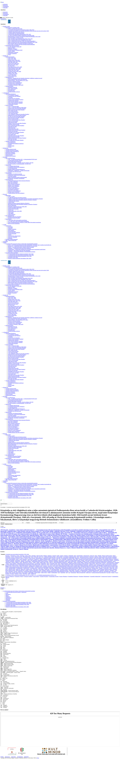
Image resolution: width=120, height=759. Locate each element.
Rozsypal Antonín (57, 564)
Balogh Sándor (37, 572)
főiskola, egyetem (85, 561)
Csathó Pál (101, 571)
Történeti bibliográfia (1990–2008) (15, 211)
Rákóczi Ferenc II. (18, 556)
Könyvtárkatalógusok (10, 215)
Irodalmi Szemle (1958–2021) (14, 60)
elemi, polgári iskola (72, 561)
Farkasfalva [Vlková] (19, 576)
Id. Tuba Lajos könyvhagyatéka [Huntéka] (16, 116)
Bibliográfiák (8, 195)
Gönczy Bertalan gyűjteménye (14, 184)
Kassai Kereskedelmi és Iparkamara (81, 564)
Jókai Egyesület (39, 555)
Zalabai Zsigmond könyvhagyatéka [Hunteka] (17, 137)
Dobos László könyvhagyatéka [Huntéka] (16, 109)
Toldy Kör (92, 555)
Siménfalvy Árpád (92, 564)
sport (59, 572)
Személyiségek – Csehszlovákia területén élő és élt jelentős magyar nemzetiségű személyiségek (26, 249)
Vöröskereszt (116, 560)
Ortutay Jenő (111, 568)
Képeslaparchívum (9, 179)
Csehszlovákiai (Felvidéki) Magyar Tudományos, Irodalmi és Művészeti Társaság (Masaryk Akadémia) (74, 566)
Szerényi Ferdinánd (97, 557)
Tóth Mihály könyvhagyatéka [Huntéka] (16, 132)
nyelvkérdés (64, 559)
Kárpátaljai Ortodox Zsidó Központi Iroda (68, 569)
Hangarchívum (8, 172)
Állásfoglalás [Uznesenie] (13, 52)
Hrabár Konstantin (64, 563)
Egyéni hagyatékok (9, 105)
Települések (5, 241)
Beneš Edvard (86, 555)
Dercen (48, 563)
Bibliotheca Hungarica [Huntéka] (14, 216)
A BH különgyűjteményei (11, 94)
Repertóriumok (8, 219)
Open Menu (3, 9)
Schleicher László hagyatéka (13, 124)
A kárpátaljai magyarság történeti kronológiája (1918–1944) (20, 256)
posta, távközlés (61, 560)
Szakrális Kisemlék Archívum (14, 91)
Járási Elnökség (11, 230)
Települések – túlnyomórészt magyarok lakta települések (19, 250)
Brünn (114, 555)
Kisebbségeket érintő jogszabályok (12, 45)
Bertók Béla (43, 563)
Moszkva (66, 555)
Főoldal (2, 756)
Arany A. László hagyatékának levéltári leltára (17, 107)
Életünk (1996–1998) (12, 72)
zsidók (29, 573)
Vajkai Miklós (11, 213)
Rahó (74, 559)
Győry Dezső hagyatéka (13, 113)
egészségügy (7, 556)
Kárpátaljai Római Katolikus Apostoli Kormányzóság (69, 565)
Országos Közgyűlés (12, 233)
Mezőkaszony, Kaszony (27, 562)
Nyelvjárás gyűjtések (12, 176)
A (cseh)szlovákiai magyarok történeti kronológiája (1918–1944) (20, 253)
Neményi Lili (95, 571)
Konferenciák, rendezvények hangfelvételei (16, 175)
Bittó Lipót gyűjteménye (13, 183)
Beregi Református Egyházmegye (60, 562)
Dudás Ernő (20, 571)
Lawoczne (50, 565)
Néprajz (7, 595)
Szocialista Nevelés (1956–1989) (14, 71)
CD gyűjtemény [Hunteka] (13, 95)
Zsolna (26, 555)
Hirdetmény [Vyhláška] (12, 48)
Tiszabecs (101, 568)
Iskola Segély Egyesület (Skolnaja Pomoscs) (94, 560)
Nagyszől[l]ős (30, 559)
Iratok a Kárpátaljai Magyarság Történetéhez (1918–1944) (19, 39)
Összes (9, 54)
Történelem (8, 600)
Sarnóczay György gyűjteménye (14, 190)
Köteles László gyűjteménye (13, 186)
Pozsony (113, 572)
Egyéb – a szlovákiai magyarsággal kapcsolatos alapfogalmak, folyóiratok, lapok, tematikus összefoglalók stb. (29, 244)
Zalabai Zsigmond (11, 214)
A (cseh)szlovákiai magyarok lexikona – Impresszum (16, 592)
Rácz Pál (54, 557)
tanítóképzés (69, 559)
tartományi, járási (39, 565)
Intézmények (5, 148)
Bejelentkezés (3, 18)
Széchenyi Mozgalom (33, 570)
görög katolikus (59, 556)
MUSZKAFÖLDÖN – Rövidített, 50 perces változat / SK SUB (20, 162)
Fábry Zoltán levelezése (12, 88)
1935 (6, 578)
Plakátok (9, 146)
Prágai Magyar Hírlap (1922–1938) (15, 67)
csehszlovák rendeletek (9, 560)
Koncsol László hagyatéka (13, 118)
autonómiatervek (39, 557)
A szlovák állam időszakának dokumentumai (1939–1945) (19, 34)
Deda (59, 563)
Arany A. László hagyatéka (13, 106)
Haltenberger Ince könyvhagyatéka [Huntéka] (17, 115)
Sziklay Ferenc (44, 572)
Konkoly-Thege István (16, 572)
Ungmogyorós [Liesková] (106, 576)
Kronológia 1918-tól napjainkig (12, 252)
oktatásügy (116, 559)
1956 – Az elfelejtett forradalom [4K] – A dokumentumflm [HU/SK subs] (22, 159)
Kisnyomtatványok (12, 89)
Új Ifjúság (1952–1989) (12, 73)
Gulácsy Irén (40, 568)
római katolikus (12, 559)
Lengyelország (37, 563)
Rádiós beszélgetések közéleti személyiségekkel (17, 177)
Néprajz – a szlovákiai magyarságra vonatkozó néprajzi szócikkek (21, 247)
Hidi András (35, 569)
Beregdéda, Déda (53, 563)
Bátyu (47, 562)
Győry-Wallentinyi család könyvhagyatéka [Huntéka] (18, 114)
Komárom (7, 573)
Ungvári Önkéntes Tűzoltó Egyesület (104, 569)
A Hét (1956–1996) (12, 58)
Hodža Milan (71, 557)
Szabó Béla (63, 572)
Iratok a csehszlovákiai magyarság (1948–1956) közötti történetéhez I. (22, 41)
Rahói (103, 557)
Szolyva (22, 557)
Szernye (104, 563)
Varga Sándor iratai (12, 134)
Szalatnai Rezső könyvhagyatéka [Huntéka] (16, 130)
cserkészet (51, 561)
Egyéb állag (10, 226)
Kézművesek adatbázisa (10, 152)
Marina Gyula (81, 568)
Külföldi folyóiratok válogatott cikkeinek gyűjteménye (18, 203)
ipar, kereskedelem (64, 557)
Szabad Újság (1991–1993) (13, 70)
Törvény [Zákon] (11, 51)
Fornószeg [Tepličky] (28, 576)
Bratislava (17, 573)
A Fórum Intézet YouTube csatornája (15, 160)
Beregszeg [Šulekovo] (9, 576)
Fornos (40, 570)
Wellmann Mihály (12, 568)
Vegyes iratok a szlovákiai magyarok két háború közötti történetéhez (21, 44)
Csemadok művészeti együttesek (12, 150)
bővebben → (3, 587)
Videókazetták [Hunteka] (13, 104)
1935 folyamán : (59, 539)
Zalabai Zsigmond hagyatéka (13, 136)
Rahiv (77, 559)
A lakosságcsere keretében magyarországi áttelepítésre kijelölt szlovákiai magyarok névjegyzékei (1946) (28, 30)
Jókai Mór (25, 573)
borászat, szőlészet (15, 562)
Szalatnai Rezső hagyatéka (13, 128)
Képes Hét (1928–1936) (13, 62)
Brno (48, 564)
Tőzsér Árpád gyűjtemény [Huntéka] (15, 103)
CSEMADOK (8, 225)
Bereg (30, 557)
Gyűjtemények (6, 92)
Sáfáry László (55, 565)
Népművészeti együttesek (11, 155)
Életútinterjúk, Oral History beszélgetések (16, 178)
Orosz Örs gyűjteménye (12, 187)
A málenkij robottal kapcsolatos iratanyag (16, 32)
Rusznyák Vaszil (11, 569)
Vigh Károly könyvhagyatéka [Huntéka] (16, 135)
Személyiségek (8, 597)
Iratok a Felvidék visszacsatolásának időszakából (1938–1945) (20, 38)
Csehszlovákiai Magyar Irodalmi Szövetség (32, 571)
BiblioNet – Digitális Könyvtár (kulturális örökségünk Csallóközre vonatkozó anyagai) (25, 78)
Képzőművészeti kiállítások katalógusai (16, 143)
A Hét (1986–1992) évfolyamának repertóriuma (17, 220)
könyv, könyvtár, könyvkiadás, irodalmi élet (104, 559)
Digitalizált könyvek (10, 77)
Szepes (17, 555)
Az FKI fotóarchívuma (12, 168)
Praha (78, 556)
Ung (42, 556)
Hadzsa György (29, 569)
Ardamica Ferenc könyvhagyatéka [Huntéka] (17, 108)
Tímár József (83, 571)
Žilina (29, 555)
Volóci (28, 560)
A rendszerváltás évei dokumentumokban (16, 33)
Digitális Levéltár (6, 26)
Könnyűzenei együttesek (10, 153)
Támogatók (5, 7)
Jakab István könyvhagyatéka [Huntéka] (16, 117)
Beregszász (91, 556)
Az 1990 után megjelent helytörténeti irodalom (17, 197)
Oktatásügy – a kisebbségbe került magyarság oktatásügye (19, 248)
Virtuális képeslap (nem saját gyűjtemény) (16, 193)
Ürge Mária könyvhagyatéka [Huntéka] (16, 140)
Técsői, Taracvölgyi (23, 559)
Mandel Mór (70, 562)
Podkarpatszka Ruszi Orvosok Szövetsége (25, 563)
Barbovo (48, 570)
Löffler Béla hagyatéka (12, 122)
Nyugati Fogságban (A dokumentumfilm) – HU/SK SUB (19, 163)
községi (51, 564)
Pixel (38, 757)
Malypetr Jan (43, 564)
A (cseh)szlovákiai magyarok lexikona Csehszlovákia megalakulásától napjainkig (21, 243)
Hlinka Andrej (43, 562)
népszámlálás (31, 572)
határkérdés (71, 555)
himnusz (62, 555)
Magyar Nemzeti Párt (81, 572)
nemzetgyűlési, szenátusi (108, 560)
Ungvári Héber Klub (55, 570)
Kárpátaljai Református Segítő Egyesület (70, 568)
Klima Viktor (51, 568)
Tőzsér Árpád (10, 212)
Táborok (9, 234)
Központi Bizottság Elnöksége (14, 232)
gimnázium (22, 555)
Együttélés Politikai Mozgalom (12, 239)
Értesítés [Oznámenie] (12, 53)
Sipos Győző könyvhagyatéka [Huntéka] (16, 125)
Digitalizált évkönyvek (12, 87)
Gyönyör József (11, 202)
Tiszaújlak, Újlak (54, 559)
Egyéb (7, 593)
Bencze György (8, 565)
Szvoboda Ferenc (33, 568)
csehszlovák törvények (84, 556)
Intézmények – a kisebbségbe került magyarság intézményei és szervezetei (22, 246)
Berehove (96, 556)
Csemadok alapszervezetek (11, 149)
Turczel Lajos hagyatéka (13, 131)
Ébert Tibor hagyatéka (12, 139)
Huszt (75, 555)
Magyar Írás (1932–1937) (13, 64)
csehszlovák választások (53, 560)
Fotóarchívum (8, 164)
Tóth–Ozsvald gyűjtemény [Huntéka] (15, 101)
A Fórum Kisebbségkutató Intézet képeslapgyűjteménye (19, 180)
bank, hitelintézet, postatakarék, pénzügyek (38, 560)
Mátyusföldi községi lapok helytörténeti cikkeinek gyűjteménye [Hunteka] (22, 204)
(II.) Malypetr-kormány (54, 569)
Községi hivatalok (9, 154)
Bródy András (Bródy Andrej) (67, 564)
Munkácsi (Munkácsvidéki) (45, 559)
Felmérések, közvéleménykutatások (15, 173)
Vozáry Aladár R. (13, 563)
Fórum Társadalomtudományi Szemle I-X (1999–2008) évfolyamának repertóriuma (24, 222)
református (34, 555)
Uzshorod (54, 555)
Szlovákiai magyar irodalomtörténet (15, 82)
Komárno (12, 573)
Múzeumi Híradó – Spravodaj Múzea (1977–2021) (18, 80)
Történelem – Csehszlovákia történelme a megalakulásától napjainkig (21, 251)
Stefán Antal (47, 569)
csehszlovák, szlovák (47, 557)
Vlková (7, 563)
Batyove (51, 562)
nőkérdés (99, 555)
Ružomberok (13, 555)
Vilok (60, 559)
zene (69, 572)
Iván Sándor (46, 568)
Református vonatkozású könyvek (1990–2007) (17, 206)
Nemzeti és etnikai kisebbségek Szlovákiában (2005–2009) (19, 258)
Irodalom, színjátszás (12, 229)
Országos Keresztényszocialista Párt (99, 572)
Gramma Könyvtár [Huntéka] (14, 98)
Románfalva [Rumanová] (73, 576)
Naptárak (10, 144)
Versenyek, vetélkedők (12, 237)
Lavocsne (45, 565)
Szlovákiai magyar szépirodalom (14, 83)
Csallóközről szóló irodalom (13, 201)
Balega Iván (23, 569)
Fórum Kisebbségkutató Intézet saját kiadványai (17, 79)
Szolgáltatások (6, 6)
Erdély (58, 555)
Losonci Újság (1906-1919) (13, 63)
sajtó (67, 572)
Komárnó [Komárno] (44, 576)
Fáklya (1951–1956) (12, 59)
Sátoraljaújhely (80, 555)
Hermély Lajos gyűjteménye (13, 185)
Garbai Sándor (71, 570)
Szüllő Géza (88, 572)
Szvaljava (26, 557)
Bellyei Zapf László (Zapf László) (108, 566)
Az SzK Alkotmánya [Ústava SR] (14, 46)
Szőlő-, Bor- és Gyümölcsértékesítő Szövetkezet (86, 569)
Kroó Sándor (41, 569)
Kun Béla (77, 570)
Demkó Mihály (28, 561)
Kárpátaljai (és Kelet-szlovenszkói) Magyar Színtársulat (101, 561)
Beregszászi (17, 560)
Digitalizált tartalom (9, 86)
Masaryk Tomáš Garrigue (107, 555)
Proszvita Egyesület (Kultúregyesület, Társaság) (74, 560)
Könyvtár (5, 194)
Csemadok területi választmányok (12, 151)
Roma (32, 556)
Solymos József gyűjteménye (13, 192)
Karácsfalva (10, 571)
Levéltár (4, 224)
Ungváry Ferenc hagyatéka (13, 133)
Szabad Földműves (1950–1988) (14, 68)
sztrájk (21, 562)
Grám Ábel (113, 571)
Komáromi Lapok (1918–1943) (14, 61)
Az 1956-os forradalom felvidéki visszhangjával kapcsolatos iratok (21, 35)
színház (49, 572)
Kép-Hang (5, 157)
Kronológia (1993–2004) (13, 257)
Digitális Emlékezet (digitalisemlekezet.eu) (16, 169)
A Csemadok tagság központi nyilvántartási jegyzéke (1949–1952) (21, 29)
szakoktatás (79, 561)
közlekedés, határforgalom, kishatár (61, 561)
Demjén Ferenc (26, 568)
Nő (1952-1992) (11, 65)
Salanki (37, 562)
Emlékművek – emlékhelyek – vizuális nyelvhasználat (18, 170)
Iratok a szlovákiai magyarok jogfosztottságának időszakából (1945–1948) (22, 42)
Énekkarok (10, 238)
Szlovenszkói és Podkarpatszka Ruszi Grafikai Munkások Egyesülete (55, 571)
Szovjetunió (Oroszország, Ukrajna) (12, 557)
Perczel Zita (89, 571)
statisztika (22, 561)
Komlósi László (95, 568)
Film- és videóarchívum (10, 158)
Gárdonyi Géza (32, 565)
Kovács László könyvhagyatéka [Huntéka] (16, 119)
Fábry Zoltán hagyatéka (12, 110)
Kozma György (88, 568)
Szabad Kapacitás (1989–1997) (14, 69)
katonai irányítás (108, 557)
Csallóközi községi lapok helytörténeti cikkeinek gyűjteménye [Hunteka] (22, 199)
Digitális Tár (5, 55)
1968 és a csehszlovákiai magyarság (15, 28)
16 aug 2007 (2, 527)
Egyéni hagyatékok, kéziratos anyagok (15, 37)
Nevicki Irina (106, 568)
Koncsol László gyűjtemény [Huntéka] (15, 99)
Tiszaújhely (112, 570)
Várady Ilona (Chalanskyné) (75, 571)
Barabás (27, 570)
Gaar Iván (58, 557)
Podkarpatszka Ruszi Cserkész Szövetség (40, 561)
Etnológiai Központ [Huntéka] (14, 217)
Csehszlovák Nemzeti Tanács (50, 556)
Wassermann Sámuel (64, 570)
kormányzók (17, 561)
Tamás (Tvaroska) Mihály (78, 562)
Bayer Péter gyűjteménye (13, 181)
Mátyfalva (102, 570)
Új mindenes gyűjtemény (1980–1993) (15, 85)
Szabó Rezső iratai (11, 127)
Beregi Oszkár (99, 563)
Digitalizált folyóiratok (10, 56)
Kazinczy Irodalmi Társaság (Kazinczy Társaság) (106, 564)
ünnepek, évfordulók (10, 561)
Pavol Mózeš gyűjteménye (13, 189)
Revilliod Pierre (19, 568)
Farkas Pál (36, 556)
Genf (40, 556)
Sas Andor (108, 572)
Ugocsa (33, 557)
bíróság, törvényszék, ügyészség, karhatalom (108, 556)
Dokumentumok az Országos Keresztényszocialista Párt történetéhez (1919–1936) (24, 36)
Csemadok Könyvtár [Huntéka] (14, 96)
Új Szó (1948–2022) (12, 74)
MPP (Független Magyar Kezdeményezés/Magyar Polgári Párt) (20, 43)
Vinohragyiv (36, 559)
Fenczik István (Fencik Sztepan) (86, 557)
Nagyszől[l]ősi (23, 560)
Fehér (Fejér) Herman (23, 565)
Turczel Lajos (10, 210)
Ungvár (12, 556)
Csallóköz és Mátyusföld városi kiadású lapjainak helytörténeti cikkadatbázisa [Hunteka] (25, 198)
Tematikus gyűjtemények (10, 141)
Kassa (116, 572)
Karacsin (15, 571)
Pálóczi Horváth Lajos (20, 570)
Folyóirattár (10, 97)
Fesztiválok (10, 228)
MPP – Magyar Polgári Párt (11, 240)
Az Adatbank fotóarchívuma (13, 166)
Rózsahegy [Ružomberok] (84, 576)
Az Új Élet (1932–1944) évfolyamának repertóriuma (18, 221)
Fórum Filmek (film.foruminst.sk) (14, 161)
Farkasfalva (117, 562)
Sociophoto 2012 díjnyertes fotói (14, 171)
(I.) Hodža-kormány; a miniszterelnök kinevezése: (89, 570)
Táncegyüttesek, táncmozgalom (14, 235)
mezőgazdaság (54, 572)
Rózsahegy (7, 555)
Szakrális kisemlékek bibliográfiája (15, 207)
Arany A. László (11, 196)
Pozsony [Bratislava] (63, 576)
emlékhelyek (33, 573)
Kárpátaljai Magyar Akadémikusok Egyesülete (44, 566)
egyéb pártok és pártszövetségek (69, 556)
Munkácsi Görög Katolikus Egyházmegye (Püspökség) (95, 562)
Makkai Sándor (58, 568)
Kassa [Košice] (36, 576)
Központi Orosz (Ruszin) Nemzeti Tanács (87, 559)
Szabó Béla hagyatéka (12, 126)
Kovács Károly (25, 572)
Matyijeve (107, 570)
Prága (96, 555)
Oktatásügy (8, 596)
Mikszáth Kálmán (26, 556)
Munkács (45, 555)
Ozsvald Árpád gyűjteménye (13, 188)
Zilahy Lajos (97, 566)
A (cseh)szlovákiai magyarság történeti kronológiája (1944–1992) (21, 255)
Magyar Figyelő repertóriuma (14, 223)
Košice (20, 573)
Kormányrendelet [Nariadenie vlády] (15, 50)
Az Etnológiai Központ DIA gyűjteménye (16, 167)
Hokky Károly (92, 563)
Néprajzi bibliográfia (12, 205)
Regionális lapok (11, 90)
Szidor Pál (18, 569)
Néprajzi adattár (11, 145)
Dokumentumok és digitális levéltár (12, 27)
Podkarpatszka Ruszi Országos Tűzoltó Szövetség (79, 563)
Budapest (50, 555)
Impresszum (5, 5)
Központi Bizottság (12, 231)
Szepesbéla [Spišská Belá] (95, 576)
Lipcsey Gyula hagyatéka (13, 121)
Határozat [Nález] (11, 47)
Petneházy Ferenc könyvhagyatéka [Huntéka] (17, 123)
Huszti (17, 559)
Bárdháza (44, 570)
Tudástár (4, 242)
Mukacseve (77, 557)
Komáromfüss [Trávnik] (54, 576)
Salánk (34, 562)
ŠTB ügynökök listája (12, 76)
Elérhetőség (5, 4)
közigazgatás (73, 572)
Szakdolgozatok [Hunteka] (13, 100)
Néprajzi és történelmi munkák (14, 81)
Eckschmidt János (107, 571)
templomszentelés (110, 562)
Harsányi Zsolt (8, 572)
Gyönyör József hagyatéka (13, 112)
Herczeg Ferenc (15, 565)
